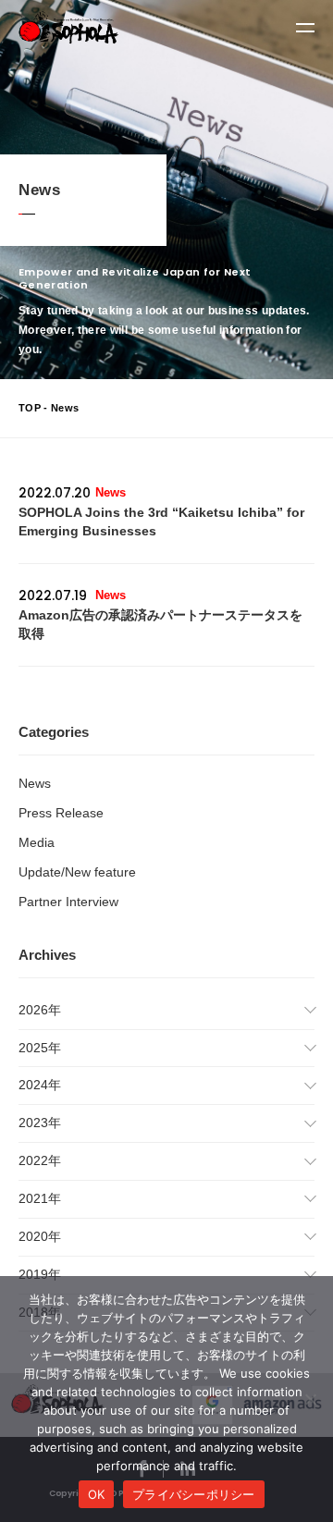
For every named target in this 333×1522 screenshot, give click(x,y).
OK (96, 1494)
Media (36, 842)
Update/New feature (77, 872)
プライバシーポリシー (193, 1494)
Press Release (61, 812)
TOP (29, 407)
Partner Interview (68, 901)
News (34, 783)
